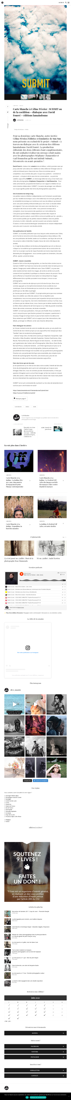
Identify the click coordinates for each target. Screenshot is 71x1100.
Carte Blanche (18, 406)
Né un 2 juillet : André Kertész (48, 558)
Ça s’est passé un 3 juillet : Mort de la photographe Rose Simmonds (18, 559)
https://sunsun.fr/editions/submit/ (24, 393)
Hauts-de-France (10, 806)
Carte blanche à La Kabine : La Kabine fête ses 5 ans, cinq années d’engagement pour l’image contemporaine (14, 482)
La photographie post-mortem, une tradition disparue (27, 919)
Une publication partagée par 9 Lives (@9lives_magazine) (28, 675)
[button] (65, 6)
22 (9, 1015)
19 (44, 1012)
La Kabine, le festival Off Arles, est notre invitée (48, 525)
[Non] (69, 1096)
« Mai (5, 1021)
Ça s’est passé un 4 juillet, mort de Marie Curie (25, 942)
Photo (21, 105)
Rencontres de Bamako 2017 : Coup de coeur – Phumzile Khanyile (30, 911)
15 (9, 1012)
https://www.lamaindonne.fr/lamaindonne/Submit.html (30, 390)
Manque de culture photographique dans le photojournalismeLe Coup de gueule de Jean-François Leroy (29, 935)
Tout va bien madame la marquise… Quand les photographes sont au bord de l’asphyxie (26, 951)
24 (26, 1015)
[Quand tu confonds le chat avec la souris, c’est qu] (35, 704)
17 (26, 1012)
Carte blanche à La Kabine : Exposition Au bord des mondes (14, 526)
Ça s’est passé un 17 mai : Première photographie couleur (28, 973)
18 (35, 1012)
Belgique (8, 820)
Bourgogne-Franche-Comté (13, 797)
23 (17, 1015)
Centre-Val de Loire (11, 801)
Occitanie (8, 813)
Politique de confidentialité (38, 1097)
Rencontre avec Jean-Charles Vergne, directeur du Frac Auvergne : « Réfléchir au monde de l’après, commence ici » (30, 432)
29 (9, 1018)
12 (44, 1009)
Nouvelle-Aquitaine (11, 811)
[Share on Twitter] (8, 112)
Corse (7, 802)
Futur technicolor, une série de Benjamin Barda (25, 965)
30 (17, 1018)
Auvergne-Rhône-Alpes (12, 796)
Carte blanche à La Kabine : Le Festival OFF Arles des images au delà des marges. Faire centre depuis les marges (48, 482)
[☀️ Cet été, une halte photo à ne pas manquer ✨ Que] (56, 704)
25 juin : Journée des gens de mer (46, 428)
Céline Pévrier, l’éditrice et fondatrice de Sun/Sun (37, 138)
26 (44, 1015)
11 (35, 1009)
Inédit (34, 406)
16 (17, 1012)
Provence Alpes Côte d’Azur (13, 816)
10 (26, 1009)
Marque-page (21, 399)
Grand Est (8, 804)
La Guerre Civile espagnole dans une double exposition (27, 981)
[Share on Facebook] (8, 107)
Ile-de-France (9, 808)
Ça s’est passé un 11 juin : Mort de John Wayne (25, 958)
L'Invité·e (15, 105)
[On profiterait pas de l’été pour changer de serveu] (14, 704)
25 (35, 1015)
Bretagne (8, 799)
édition (27, 406)
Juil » (9, 1021)
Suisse (7, 821)
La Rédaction (20, 120)
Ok (27, 1097)
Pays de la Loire (10, 815)
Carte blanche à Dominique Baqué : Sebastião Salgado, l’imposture (30, 927)
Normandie (9, 809)
